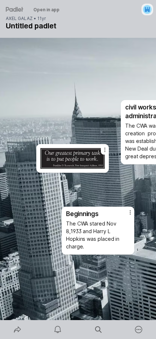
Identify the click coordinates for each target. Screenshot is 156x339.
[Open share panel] (17, 329)
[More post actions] (100, 152)
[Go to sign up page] (147, 9)
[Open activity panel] (58, 329)
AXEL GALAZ (19, 18)
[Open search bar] (98, 330)
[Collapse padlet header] (11, 26)
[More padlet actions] (139, 329)
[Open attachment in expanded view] (72, 158)
